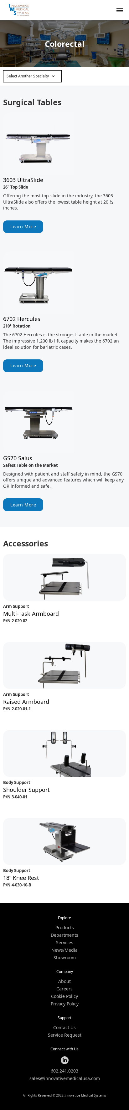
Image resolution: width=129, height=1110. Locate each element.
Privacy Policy (65, 1004)
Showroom (65, 957)
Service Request (64, 1035)
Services (64, 942)
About (64, 981)
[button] (32, 76)
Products (64, 927)
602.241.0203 (64, 1071)
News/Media (64, 950)
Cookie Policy (64, 996)
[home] (19, 10)
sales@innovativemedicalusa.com (64, 1078)
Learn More (23, 226)
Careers (64, 989)
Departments (64, 935)
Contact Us (64, 1027)
